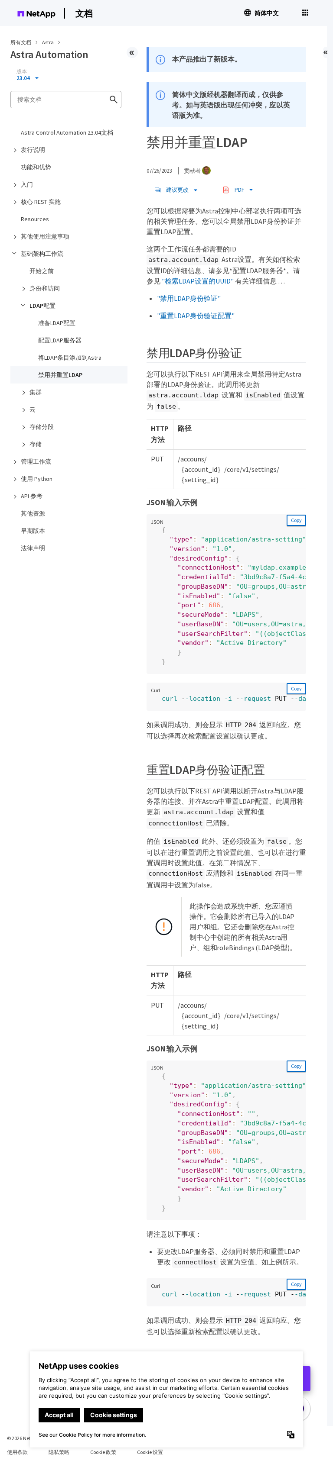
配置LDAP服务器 (60, 340)
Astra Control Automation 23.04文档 (67, 132)
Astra (48, 42)
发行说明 (33, 150)
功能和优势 (36, 167)
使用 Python (36, 479)
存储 (35, 444)
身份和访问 (44, 288)
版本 (21, 71)
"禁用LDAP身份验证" (189, 298)
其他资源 (33, 513)
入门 (27, 184)
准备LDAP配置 (56, 323)
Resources (35, 219)
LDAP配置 (42, 305)
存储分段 (41, 427)
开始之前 (41, 271)
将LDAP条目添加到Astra (69, 357)
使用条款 (17, 1452)
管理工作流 (36, 461)
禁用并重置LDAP (60, 375)
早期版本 (33, 531)
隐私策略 (59, 1452)
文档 (84, 13)
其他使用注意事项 (45, 236)
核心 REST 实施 (41, 202)
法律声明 (33, 548)
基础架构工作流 (42, 254)
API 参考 (31, 496)
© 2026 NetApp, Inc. (28, 1438)
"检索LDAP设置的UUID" (198, 281)
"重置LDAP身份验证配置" (196, 315)
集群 (35, 392)
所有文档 (20, 42)
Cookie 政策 (103, 1452)
